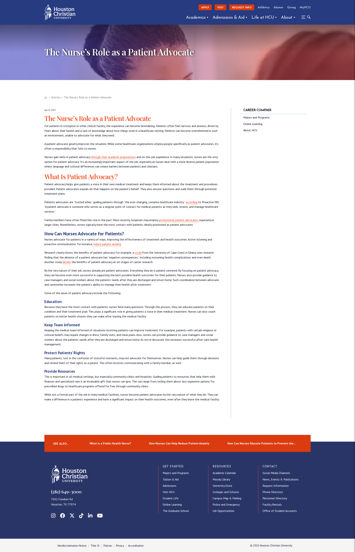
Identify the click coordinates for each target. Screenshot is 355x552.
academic (113, 157)
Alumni (278, 7)
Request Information (276, 485)
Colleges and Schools (226, 492)
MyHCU (305, 7)
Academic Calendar (224, 473)
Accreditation (136, 545)
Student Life (170, 498)
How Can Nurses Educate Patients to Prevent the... (261, 443)
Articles (55, 97)
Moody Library (221, 479)
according (191, 202)
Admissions (169, 485)
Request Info (242, 7)
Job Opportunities (223, 511)
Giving (291, 7)
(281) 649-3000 (66, 492)
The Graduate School (176, 511)
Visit (220, 7)
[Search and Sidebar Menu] (305, 17)
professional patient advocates (178, 220)
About (286, 18)
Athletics (264, 7)
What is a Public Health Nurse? (110, 443)
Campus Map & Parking (227, 498)
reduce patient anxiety (107, 244)
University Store (222, 485)
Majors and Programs (256, 117)
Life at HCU (263, 18)
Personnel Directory (275, 498)
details (66, 262)
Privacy (120, 545)
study (138, 252)
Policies (108, 545)
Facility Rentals (272, 504)
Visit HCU (168, 492)
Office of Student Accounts (280, 511)
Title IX (95, 545)
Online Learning (252, 124)
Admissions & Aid (229, 18)
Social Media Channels (276, 473)
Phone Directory (273, 492)
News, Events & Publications (281, 479)
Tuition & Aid (171, 479)
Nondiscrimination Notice (72, 545)
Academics (195, 18)
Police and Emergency (226, 504)
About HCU (250, 130)
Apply (205, 7)
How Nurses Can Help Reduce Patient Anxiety (179, 443)
